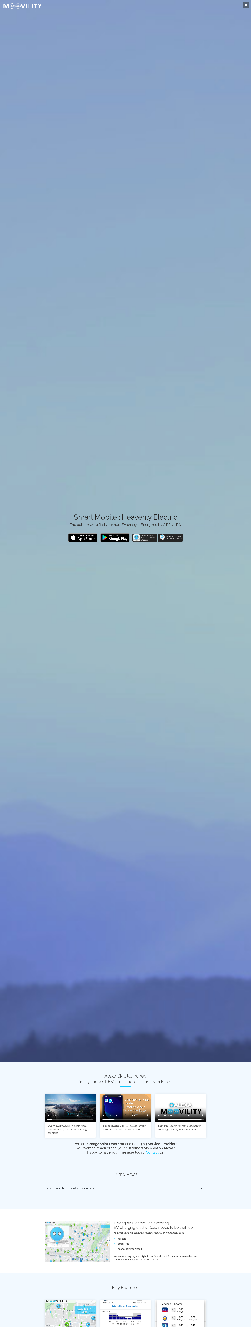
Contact (152, 1152)
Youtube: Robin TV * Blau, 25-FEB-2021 (71, 1188)
